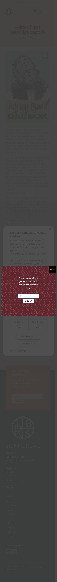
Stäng (52, 270)
